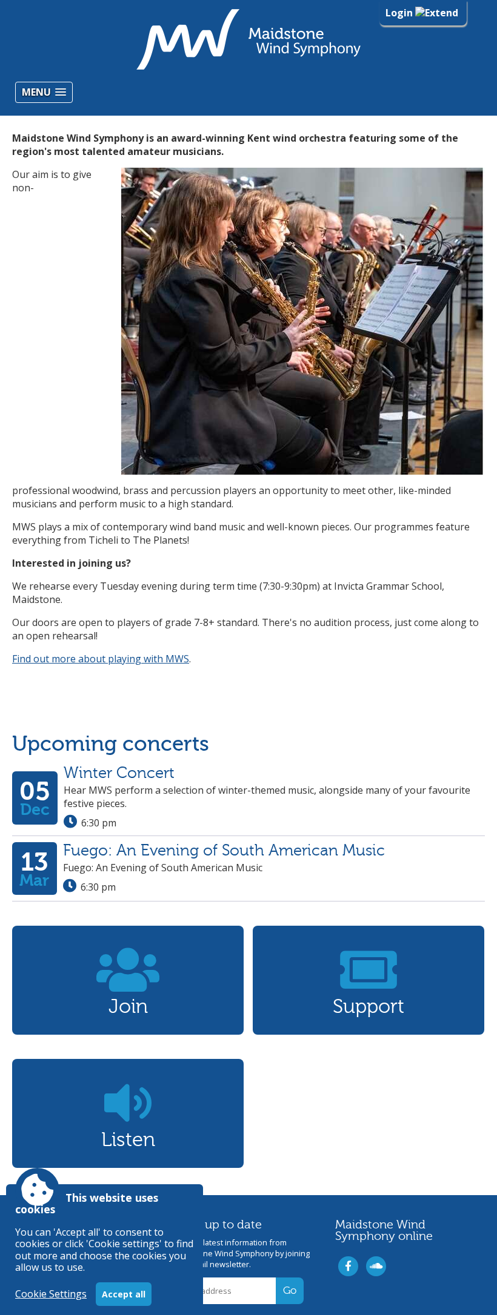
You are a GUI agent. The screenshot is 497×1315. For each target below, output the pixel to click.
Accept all (123, 1294)
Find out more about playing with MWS (100, 658)
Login (400, 13)
